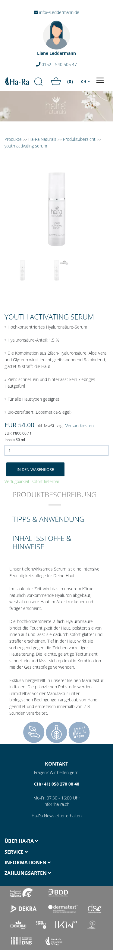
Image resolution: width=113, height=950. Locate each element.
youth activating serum (26, 146)
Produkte (13, 139)
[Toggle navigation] (100, 80)
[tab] (54, 498)
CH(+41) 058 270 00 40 (56, 784)
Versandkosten (79, 426)
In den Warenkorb (35, 469)
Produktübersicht (79, 139)
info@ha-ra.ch (56, 804)
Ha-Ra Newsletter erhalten (57, 816)
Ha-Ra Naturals (43, 139)
